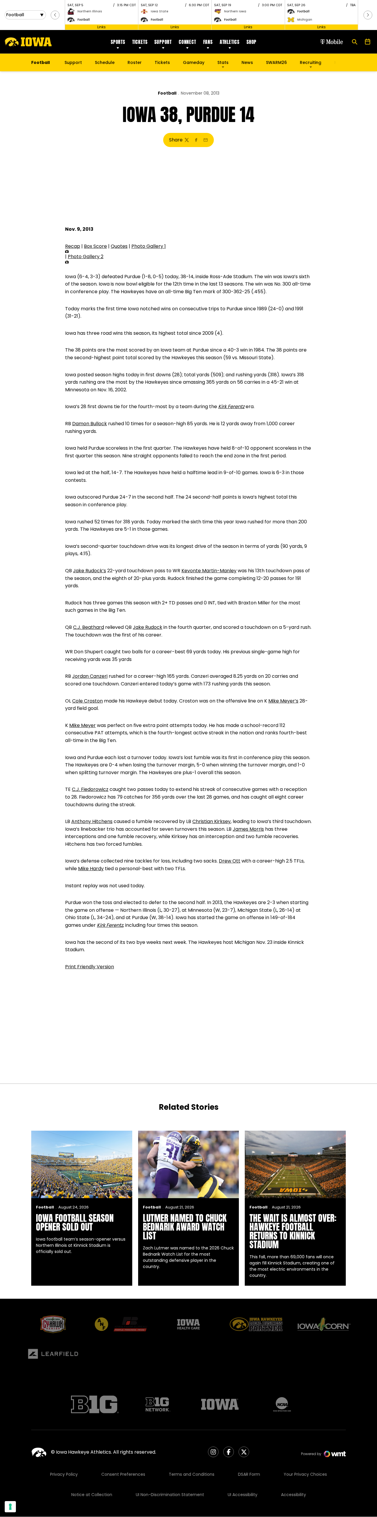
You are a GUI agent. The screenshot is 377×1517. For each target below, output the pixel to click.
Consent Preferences (123, 1474)
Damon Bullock (89, 423)
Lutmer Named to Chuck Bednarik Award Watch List (184, 1226)
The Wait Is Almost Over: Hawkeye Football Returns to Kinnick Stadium (292, 1231)
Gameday (193, 62)
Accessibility (293, 1495)
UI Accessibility (242, 1495)
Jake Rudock (147, 627)
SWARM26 (276, 62)
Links (101, 26)
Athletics (229, 41)
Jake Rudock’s (89, 570)
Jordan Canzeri (90, 676)
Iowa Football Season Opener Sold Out (75, 1222)
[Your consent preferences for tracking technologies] (10, 1506)
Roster (135, 62)
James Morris (248, 829)
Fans (208, 41)
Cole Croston (87, 701)
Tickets (140, 41)
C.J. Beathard (88, 627)
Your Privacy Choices (305, 1474)
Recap (72, 246)
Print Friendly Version (89, 966)
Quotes (119, 246)
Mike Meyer (82, 725)
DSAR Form (249, 1474)
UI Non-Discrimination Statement (170, 1495)
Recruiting (310, 62)
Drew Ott (229, 861)
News (247, 62)
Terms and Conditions (191, 1474)
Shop (252, 41)
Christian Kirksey (211, 821)
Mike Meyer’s (283, 701)
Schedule (105, 62)
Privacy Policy (64, 1474)
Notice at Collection (91, 1495)
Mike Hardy (91, 868)
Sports (118, 41)
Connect (187, 41)
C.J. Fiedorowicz (90, 789)
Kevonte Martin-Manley (209, 570)
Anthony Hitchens (92, 821)
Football (167, 93)
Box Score (95, 246)
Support (163, 41)
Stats (223, 62)
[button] (55, 15)
